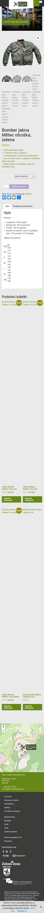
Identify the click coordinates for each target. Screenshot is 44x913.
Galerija (7, 807)
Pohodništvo (9, 804)
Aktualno (7, 821)
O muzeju (8, 797)
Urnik (6, 828)
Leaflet (33, 771)
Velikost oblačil (8, 176)
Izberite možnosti (8, 499)
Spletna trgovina (10, 832)
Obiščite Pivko (9, 817)
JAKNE (28, 194)
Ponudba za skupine (12, 811)
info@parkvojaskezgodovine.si (14, 789)
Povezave (8, 841)
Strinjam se (22, 911)
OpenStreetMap (40, 771)
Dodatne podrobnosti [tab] (22, 206)
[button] (38, 38)
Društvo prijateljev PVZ (13, 837)
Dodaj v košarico (19, 186)
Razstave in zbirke (11, 800)
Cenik (6, 824)
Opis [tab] (7, 206)
